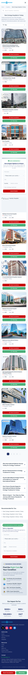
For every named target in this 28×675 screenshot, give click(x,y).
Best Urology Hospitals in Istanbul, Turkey (13, 511)
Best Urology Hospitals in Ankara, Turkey (13, 516)
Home (2, 7)
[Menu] (25, 2)
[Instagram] (6, 627)
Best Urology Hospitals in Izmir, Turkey (12, 514)
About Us (3, 648)
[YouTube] (10, 627)
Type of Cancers (5, 635)
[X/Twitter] (2, 627)
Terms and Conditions (6, 651)
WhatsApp (14, 57)
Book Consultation (15, 54)
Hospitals (8, 7)
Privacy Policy (4, 650)
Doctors (3, 637)
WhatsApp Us (6, 657)
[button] (8, 672)
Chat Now (20, 525)
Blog (2, 646)
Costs (2, 644)
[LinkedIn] (14, 627)
